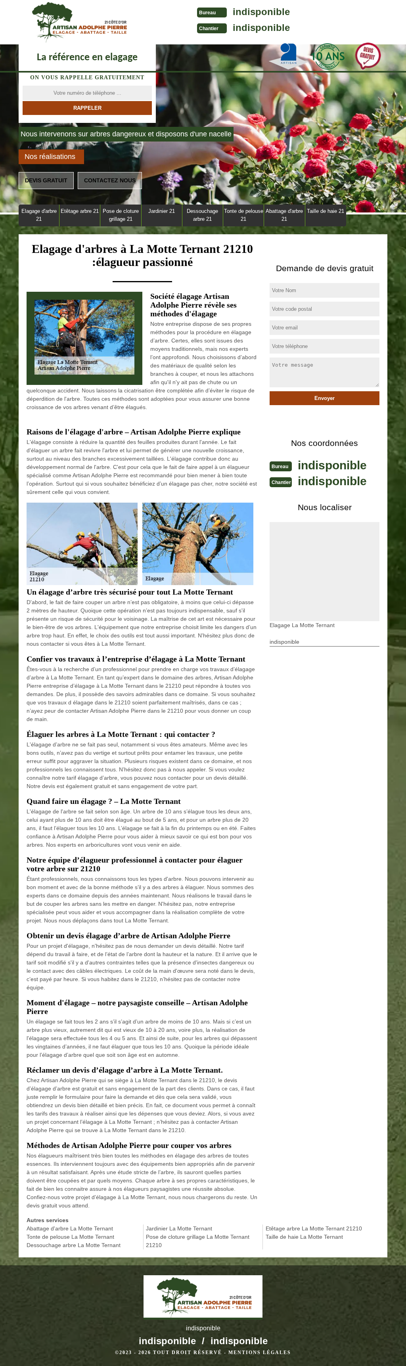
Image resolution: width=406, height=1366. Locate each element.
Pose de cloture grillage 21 (121, 215)
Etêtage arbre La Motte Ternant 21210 (314, 1228)
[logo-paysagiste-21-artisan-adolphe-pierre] (78, 22)
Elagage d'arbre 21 (39, 215)
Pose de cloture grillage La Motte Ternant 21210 (197, 1241)
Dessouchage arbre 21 (202, 215)
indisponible (261, 11)
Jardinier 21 (161, 211)
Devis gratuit (46, 180)
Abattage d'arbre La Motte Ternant (70, 1228)
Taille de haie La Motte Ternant (304, 1237)
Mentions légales (259, 1352)
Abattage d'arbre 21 (284, 215)
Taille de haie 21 (325, 211)
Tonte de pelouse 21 (243, 215)
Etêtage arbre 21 (80, 211)
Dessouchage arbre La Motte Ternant (74, 1245)
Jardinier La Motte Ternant (179, 1228)
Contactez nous (110, 180)
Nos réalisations (50, 157)
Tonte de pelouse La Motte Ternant (70, 1237)
